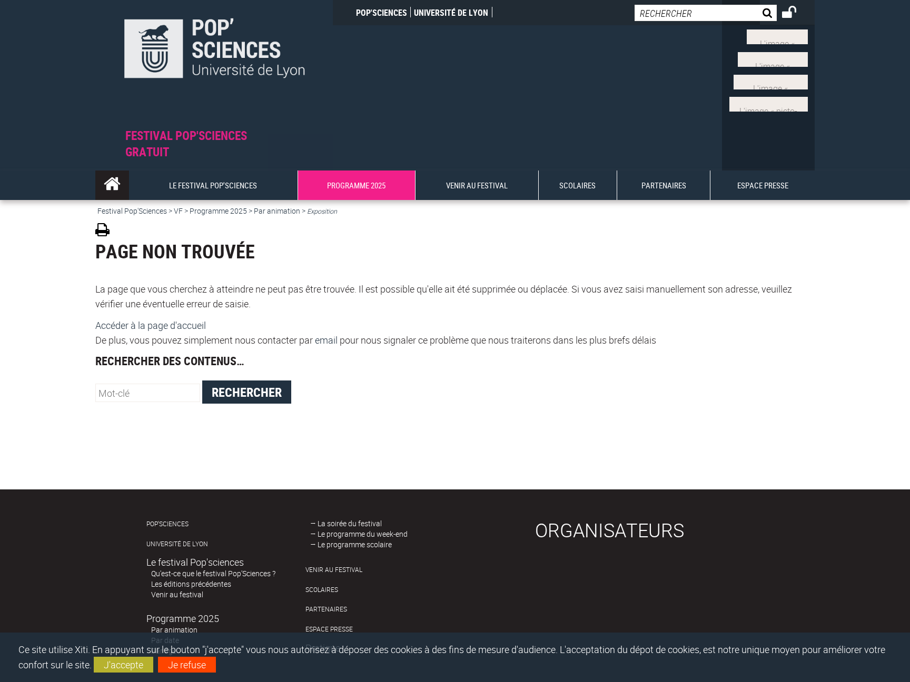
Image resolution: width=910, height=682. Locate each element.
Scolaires (321, 589)
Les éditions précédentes (191, 584)
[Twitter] (777, 35)
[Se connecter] (796, 14)
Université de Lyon (451, 12)
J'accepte (123, 664)
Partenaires (326, 609)
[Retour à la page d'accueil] (214, 64)
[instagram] (771, 80)
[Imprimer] (106, 231)
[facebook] (773, 58)
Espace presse (329, 629)
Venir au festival (177, 594)
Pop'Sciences (381, 12)
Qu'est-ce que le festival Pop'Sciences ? (213, 573)
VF (178, 211)
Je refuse (187, 664)
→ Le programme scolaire (351, 544)
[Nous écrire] (768, 103)
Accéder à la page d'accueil (150, 325)
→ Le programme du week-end (359, 534)
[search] (706, 13)
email (326, 340)
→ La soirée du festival (346, 523)
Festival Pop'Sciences (132, 211)
